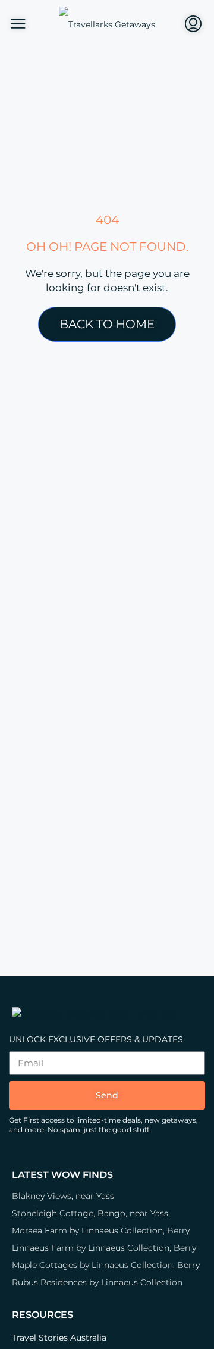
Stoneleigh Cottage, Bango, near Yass (90, 1213)
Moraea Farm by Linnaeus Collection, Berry (101, 1230)
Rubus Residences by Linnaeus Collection (97, 1282)
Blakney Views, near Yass (63, 1196)
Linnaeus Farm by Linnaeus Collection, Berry (104, 1247)
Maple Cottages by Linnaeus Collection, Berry (106, 1265)
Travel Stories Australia (59, 1337)
